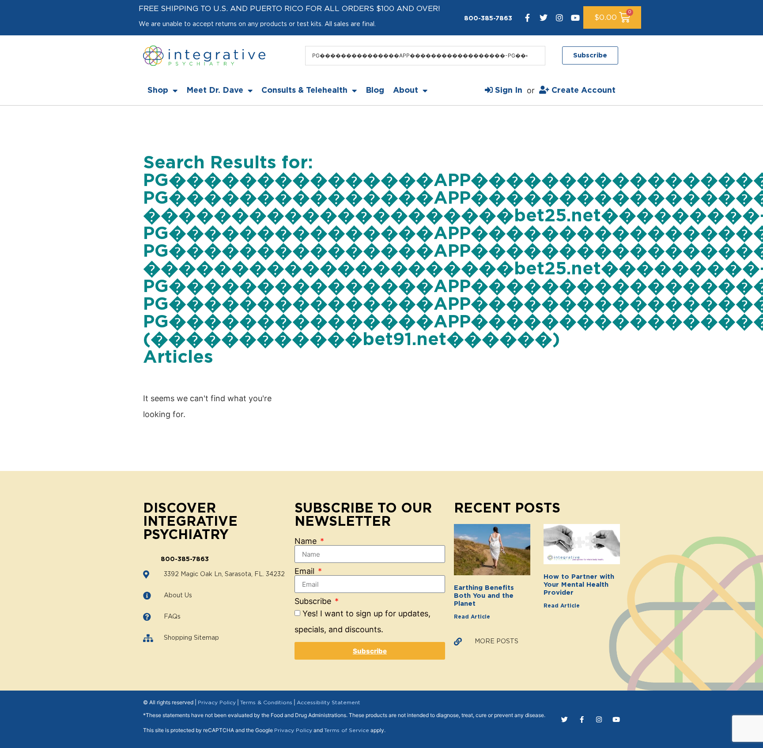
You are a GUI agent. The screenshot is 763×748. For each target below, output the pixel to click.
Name (307, 541)
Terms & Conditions (266, 702)
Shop (157, 91)
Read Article (472, 616)
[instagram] (559, 18)
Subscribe (314, 601)
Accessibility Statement (328, 702)
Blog (375, 91)
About (405, 91)
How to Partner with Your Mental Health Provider (579, 584)
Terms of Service (346, 730)
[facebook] (528, 18)
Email (306, 571)
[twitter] (543, 18)
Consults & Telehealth (304, 91)
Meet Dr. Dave (214, 91)
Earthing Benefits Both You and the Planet (484, 596)
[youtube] (575, 18)
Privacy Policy (217, 702)
